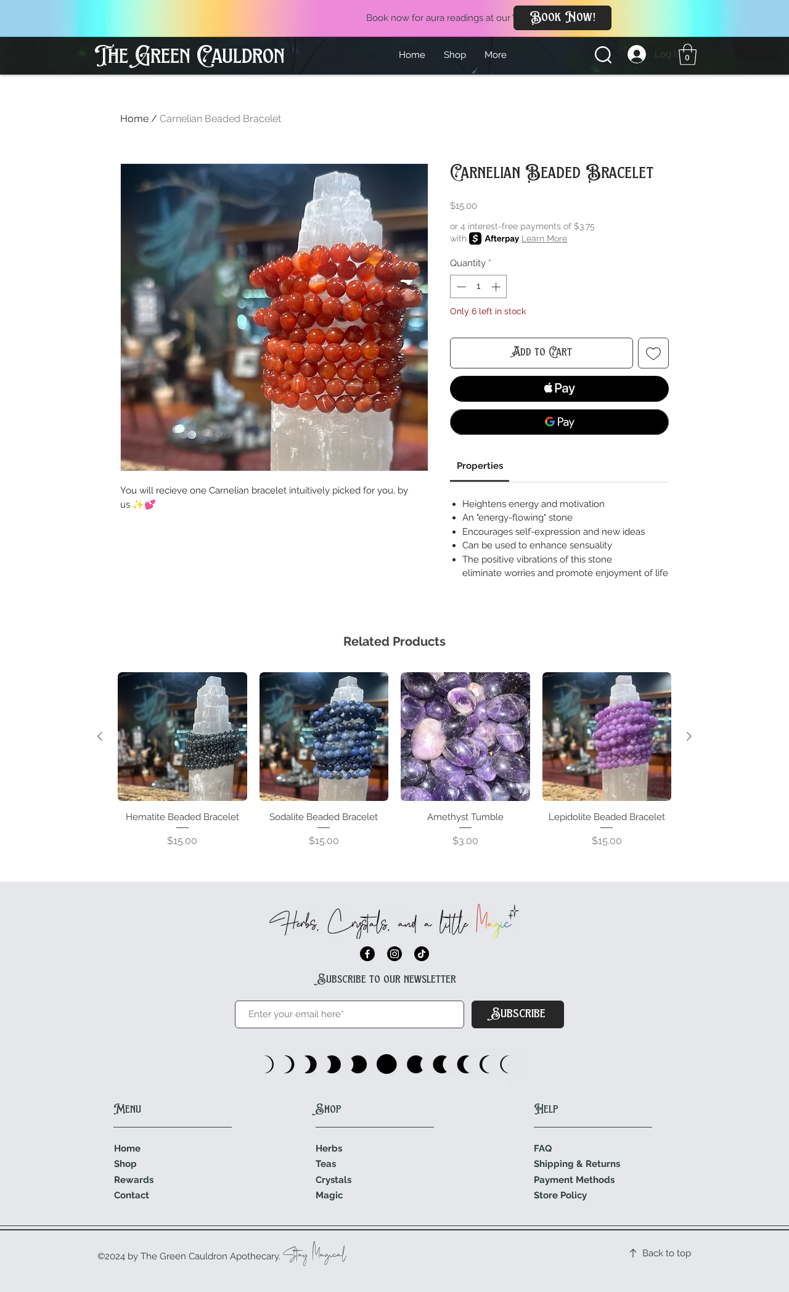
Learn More (544, 238)
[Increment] (497, 286)
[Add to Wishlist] (653, 353)
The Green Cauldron (189, 57)
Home (134, 118)
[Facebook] (367, 953)
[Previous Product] (99, 736)
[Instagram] (394, 953)
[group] (394, 767)
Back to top (666, 1253)
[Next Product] (689, 736)
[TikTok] (421, 953)
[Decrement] (460, 286)
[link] (688, 54)
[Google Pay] (559, 422)
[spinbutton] (478, 286)
